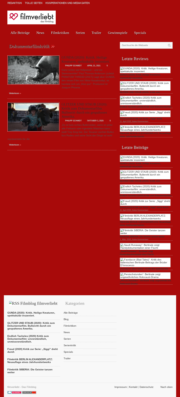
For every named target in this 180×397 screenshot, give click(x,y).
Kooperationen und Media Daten (67, 2)
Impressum (120, 387)
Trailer (96, 33)
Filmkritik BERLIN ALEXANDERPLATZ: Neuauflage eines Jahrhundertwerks (30, 360)
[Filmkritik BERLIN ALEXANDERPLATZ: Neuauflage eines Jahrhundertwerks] (145, 129)
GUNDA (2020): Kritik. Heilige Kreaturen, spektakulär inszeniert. (86, 59)
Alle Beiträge (20, 33)
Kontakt (133, 387)
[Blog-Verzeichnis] (14, 393)
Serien (80, 33)
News (40, 33)
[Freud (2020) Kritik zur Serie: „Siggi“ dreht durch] (145, 115)
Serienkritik (70, 345)
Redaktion (14, 2)
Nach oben (166, 387)
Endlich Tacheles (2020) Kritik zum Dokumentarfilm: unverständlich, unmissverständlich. (28, 339)
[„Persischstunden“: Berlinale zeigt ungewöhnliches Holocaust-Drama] (145, 277)
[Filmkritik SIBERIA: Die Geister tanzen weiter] (145, 233)
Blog (66, 319)
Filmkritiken (60, 33)
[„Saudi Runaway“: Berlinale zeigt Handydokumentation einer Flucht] (145, 247)
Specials (140, 33)
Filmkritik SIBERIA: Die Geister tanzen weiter (142, 236)
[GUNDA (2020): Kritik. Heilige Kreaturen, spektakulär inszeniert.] (33, 85)
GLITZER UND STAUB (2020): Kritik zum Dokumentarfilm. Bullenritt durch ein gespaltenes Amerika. (84, 110)
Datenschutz (146, 387)
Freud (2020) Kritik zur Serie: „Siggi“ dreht (141, 118)
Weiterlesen (15, 93)
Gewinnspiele (117, 33)
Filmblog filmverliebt (38, 303)
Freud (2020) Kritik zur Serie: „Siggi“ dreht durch (144, 207)
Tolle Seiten (33, 2)
